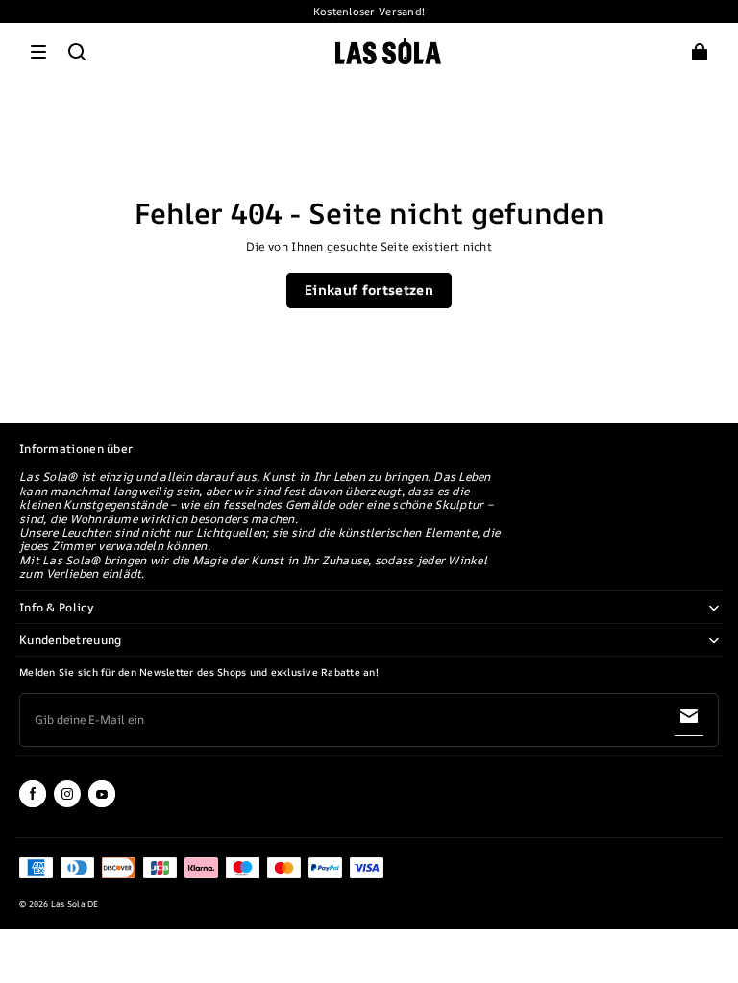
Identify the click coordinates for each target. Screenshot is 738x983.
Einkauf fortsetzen (369, 289)
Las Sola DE (75, 904)
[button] (38, 52)
